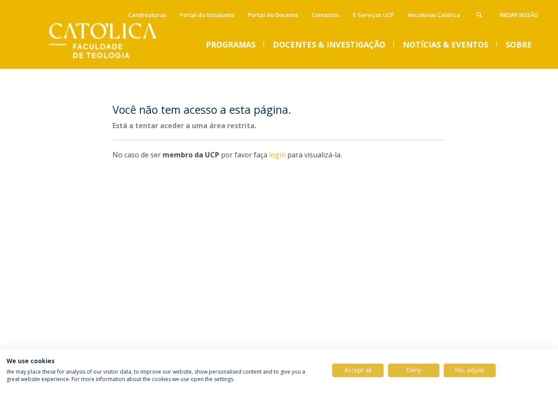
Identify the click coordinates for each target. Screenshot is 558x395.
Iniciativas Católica (434, 15)
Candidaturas (147, 15)
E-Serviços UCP (373, 15)
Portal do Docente (273, 15)
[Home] (113, 60)
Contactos (325, 15)
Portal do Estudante (207, 15)
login (277, 155)
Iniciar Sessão (519, 15)
